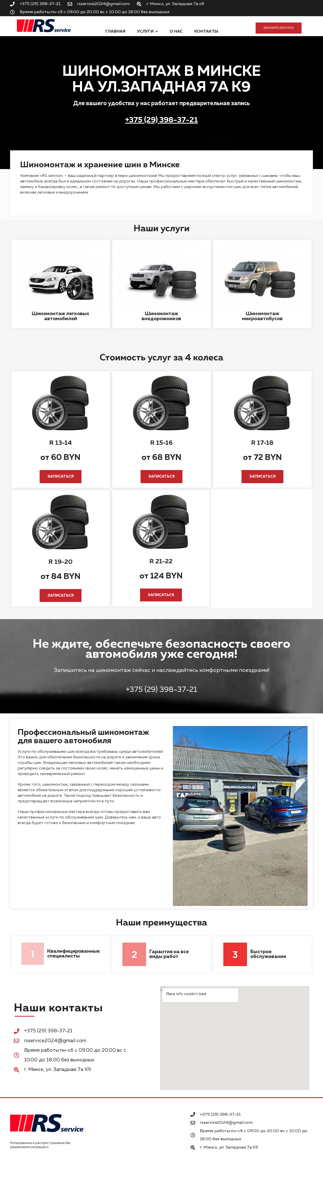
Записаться (60, 476)
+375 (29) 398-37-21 (161, 120)
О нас (176, 32)
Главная (115, 32)
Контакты (206, 32)
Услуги (145, 32)
